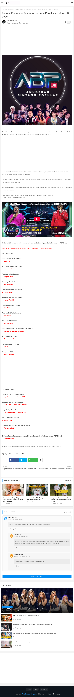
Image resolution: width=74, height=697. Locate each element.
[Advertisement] (37, 38)
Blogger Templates (54, 694)
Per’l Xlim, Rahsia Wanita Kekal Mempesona (26, 615)
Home (4, 9)
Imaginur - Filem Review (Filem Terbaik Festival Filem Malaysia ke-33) (61, 499)
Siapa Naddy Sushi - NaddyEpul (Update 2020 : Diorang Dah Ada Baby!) (33, 624)
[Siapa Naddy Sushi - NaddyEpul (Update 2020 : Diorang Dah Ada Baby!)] (6, 627)
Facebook (15, 460)
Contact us (44, 689)
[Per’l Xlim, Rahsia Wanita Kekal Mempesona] (6, 618)
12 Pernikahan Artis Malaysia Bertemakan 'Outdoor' (36, 498)
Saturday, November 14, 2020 (15, 519)
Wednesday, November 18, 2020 (22, 556)
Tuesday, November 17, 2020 (21, 536)
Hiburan (11, 454)
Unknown (17, 535)
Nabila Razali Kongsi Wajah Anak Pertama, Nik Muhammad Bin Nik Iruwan (13, 499)
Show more (68, 480)
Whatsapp (34, 460)
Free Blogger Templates (29, 694)
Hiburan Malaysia (12, 9)
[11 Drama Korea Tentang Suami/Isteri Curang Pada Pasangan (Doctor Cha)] (6, 635)
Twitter (24, 460)
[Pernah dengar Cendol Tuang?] (6, 644)
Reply (12, 529)
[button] (72, 3)
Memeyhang (18, 554)
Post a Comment (37, 576)
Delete (17, 529)
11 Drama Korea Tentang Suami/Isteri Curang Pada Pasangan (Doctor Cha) (34, 633)
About (36, 689)
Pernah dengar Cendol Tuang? (22, 642)
